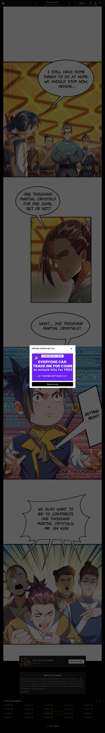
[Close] (71, 348)
